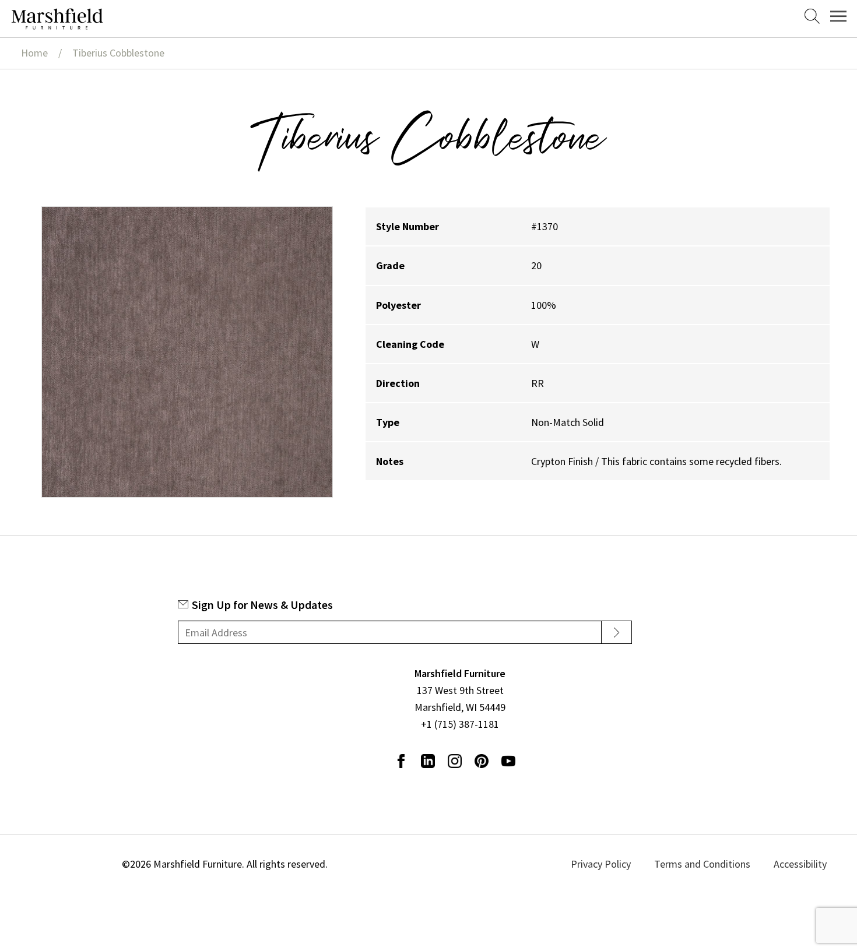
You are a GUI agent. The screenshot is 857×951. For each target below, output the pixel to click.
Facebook (401, 761)
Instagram (455, 761)
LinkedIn (428, 761)
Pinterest (482, 761)
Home (34, 52)
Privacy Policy (630, 864)
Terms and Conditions (716, 864)
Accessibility (797, 864)
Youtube (508, 761)
